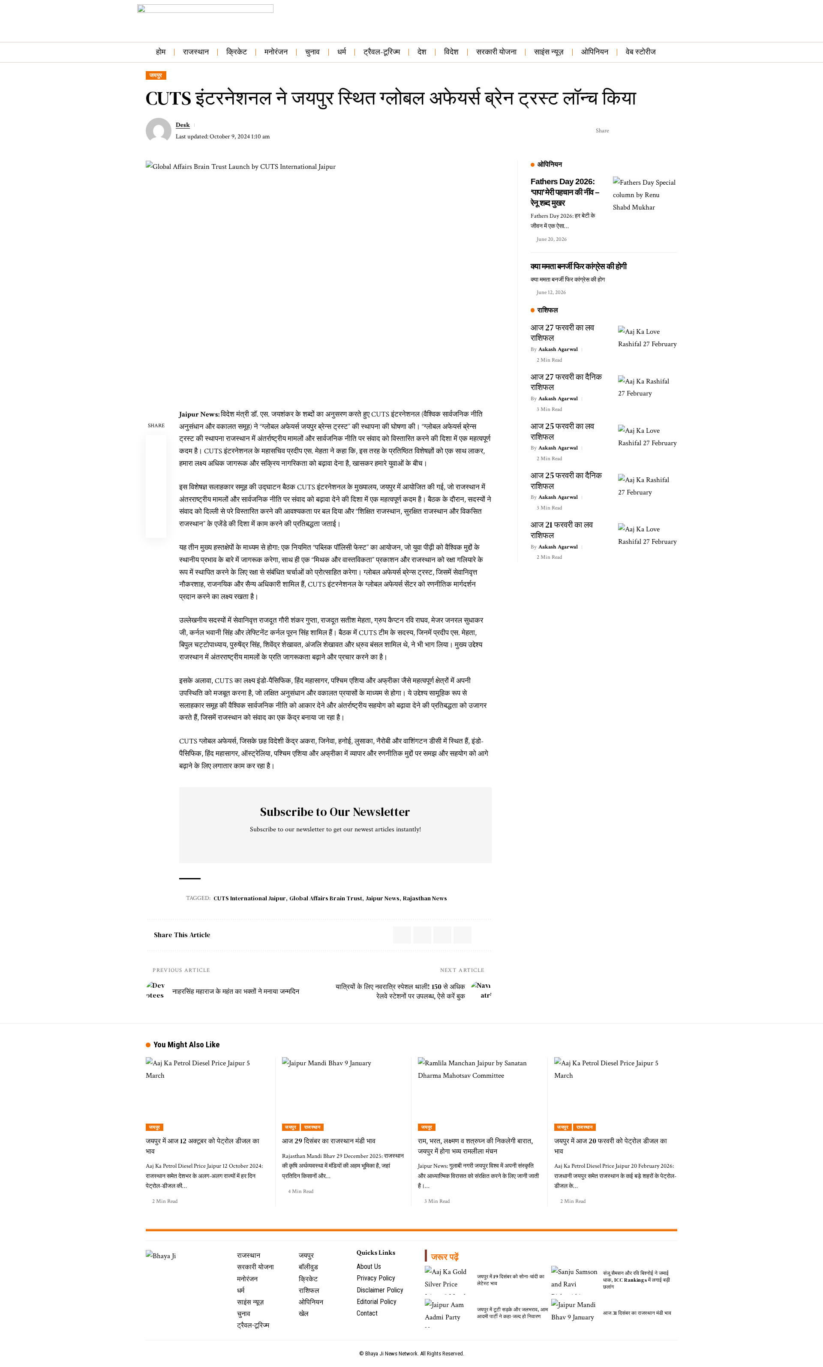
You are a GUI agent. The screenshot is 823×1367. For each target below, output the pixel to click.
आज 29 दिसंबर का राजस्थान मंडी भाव (328, 1140)
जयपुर (156, 75)
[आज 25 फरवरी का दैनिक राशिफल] (647, 492)
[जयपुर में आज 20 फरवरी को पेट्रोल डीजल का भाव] (616, 1094)
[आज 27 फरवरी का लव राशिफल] (647, 343)
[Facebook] (150, 1272)
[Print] (658, 131)
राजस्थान (312, 1127)
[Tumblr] (188, 1272)
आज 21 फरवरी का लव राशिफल (562, 530)
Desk (183, 125)
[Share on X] (618, 131)
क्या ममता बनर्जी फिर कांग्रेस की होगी (578, 266)
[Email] (631, 131)
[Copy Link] (645, 131)
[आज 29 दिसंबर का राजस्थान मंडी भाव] (343, 1094)
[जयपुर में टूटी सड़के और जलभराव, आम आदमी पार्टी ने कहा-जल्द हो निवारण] (449, 1313)
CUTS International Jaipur (249, 898)
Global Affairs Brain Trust (325, 898)
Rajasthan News (425, 898)
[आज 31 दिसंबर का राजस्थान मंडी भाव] (575, 1313)
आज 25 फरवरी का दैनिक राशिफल (566, 481)
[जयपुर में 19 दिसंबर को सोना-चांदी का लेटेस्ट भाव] (449, 1280)
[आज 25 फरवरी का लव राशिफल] (647, 442)
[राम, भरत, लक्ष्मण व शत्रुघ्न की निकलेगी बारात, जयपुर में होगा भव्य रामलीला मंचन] (479, 1094)
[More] (671, 131)
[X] (160, 1272)
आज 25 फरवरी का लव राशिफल (562, 431)
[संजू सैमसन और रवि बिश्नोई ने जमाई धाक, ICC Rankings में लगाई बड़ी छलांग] (575, 1280)
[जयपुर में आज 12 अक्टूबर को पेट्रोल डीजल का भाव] (207, 1094)
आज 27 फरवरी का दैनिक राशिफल (566, 382)
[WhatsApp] (197, 1272)
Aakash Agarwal (558, 349)
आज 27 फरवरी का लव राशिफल (562, 333)
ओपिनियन (550, 164)
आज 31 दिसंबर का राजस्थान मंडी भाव (637, 1313)
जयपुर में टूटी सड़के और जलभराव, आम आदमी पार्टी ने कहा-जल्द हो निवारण (512, 1313)
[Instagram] (178, 1272)
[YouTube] (169, 1272)
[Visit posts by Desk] (158, 131)
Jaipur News (382, 898)
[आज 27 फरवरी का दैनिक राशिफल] (647, 393)
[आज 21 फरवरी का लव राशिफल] (647, 541)
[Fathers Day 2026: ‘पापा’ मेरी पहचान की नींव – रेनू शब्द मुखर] (645, 209)
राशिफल (548, 310)
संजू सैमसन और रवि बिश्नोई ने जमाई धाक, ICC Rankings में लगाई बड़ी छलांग (636, 1280)
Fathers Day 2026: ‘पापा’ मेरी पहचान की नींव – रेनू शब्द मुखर (565, 192)
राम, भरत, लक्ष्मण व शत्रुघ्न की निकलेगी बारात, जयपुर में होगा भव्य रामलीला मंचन (475, 1145)
